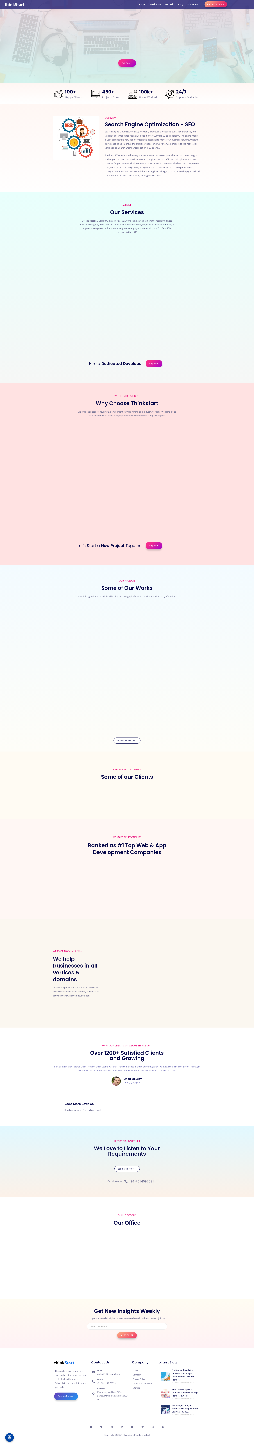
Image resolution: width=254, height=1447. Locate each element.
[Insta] (111, 1427)
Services (154, 4)
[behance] (163, 1427)
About (142, 4)
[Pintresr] (142, 1427)
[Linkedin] (121, 1427)
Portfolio (169, 4)
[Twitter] (101, 1427)
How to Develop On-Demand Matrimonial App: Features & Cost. (185, 1392)
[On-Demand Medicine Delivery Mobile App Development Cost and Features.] (165, 1376)
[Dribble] (152, 1427)
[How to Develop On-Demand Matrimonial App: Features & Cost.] (165, 1393)
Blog (180, 4)
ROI (164, 224)
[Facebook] (90, 1427)
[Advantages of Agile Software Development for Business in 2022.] (165, 1409)
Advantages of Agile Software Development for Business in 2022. (185, 1408)
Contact (191, 4)
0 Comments (189, 1383)
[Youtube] (132, 1427)
